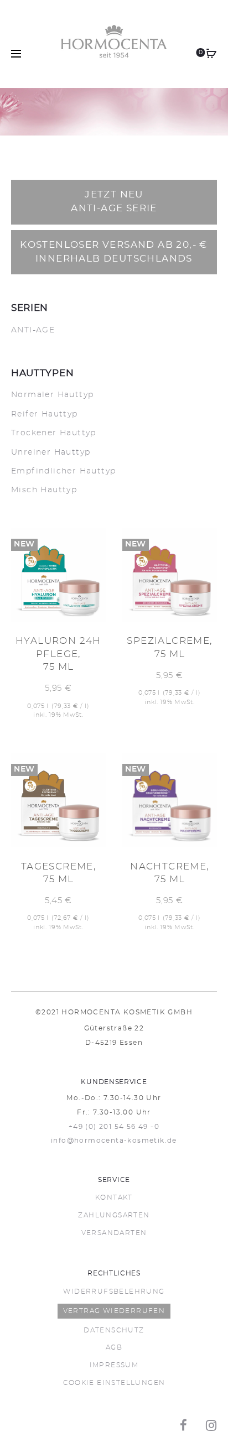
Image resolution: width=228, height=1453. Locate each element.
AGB (114, 1347)
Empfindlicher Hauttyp (63, 471)
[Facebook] (184, 1425)
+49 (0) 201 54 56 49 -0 (114, 1126)
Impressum (114, 1365)
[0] (211, 53)
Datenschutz (114, 1330)
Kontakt (114, 1197)
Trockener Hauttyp (53, 433)
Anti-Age (33, 330)
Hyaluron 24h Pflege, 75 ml (58, 654)
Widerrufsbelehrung (113, 1291)
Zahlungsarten (113, 1215)
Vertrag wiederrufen (114, 1311)
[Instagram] (211, 1425)
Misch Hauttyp (44, 490)
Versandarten (114, 1233)
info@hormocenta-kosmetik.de (114, 1140)
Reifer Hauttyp (44, 414)
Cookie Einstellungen (114, 1382)
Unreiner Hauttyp (50, 452)
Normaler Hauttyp (52, 395)
